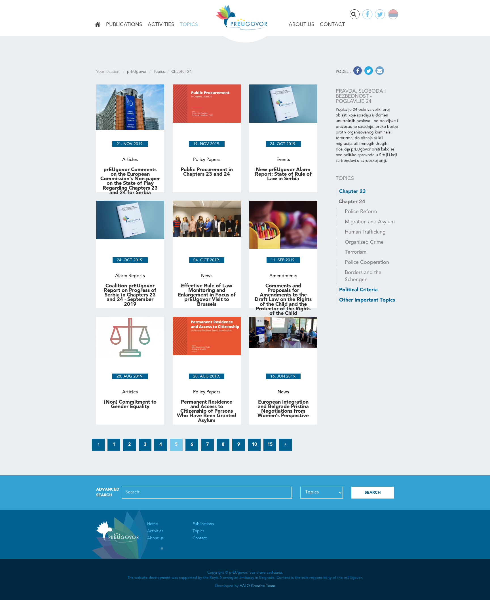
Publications (124, 24)
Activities (161, 24)
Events (283, 160)
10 (254, 444)
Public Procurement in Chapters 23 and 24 (207, 172)
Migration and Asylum (370, 221)
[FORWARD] (285, 445)
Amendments (283, 276)
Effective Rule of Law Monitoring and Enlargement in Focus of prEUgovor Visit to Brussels (207, 295)
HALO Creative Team (257, 586)
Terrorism (355, 252)
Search (359, 15)
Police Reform (361, 211)
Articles (130, 160)
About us (301, 24)
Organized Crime (364, 242)
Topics (189, 24)
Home (97, 25)
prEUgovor (137, 72)
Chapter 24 (352, 201)
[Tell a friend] (379, 72)
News (206, 276)
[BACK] (98, 445)
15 (270, 444)
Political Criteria (358, 289)
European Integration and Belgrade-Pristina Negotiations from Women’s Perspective (283, 409)
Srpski (396, 15)
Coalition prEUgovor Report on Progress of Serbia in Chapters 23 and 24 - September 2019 (130, 295)
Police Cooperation (367, 262)
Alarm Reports (130, 276)
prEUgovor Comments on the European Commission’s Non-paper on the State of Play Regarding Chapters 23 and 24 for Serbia (130, 181)
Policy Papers (206, 160)
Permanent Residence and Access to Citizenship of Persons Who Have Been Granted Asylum (206, 411)
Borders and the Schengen (363, 276)
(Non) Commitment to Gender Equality (130, 404)
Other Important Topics (367, 300)
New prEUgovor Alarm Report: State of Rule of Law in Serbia (283, 174)
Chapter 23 (352, 191)
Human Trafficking (365, 232)
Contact (332, 24)
